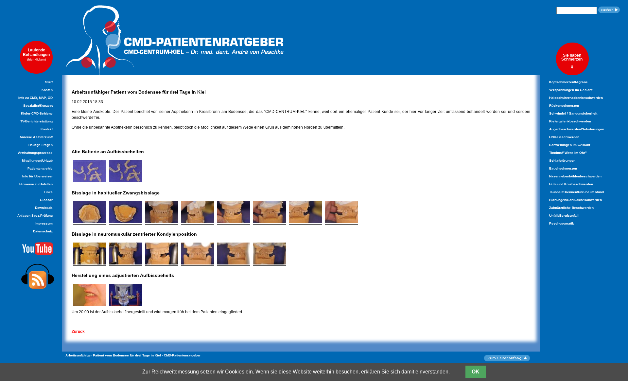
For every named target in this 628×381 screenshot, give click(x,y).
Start (49, 82)
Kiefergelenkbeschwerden (570, 121)
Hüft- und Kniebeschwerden (571, 184)
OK (476, 371)
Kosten (47, 90)
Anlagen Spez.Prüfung (35, 215)
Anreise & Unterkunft (36, 137)
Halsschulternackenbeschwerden (576, 98)
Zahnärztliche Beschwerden (571, 207)
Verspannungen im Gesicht (570, 90)
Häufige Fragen (40, 145)
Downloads (44, 207)
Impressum (44, 223)
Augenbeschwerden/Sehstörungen (576, 129)
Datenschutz (43, 231)
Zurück (78, 331)
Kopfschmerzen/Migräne (568, 82)
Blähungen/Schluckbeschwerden (575, 200)
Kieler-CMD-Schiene (37, 113)
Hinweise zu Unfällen (36, 184)
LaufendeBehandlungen (36, 54)
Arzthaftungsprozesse (35, 152)
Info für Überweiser (37, 176)
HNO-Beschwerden (564, 137)
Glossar (46, 200)
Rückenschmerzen (564, 105)
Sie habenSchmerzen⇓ (572, 61)
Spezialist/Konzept (38, 105)
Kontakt (47, 129)
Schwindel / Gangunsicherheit (573, 113)
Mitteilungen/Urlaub (37, 160)
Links (48, 192)
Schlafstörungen (562, 160)
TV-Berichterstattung (36, 121)
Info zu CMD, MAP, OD (35, 98)
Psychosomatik (561, 223)
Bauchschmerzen (563, 168)
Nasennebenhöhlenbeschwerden (575, 176)
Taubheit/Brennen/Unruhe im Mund (576, 192)
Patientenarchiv (40, 168)
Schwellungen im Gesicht (569, 145)
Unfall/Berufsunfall (564, 215)
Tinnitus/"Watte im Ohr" (568, 152)
